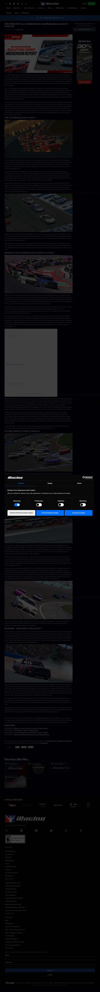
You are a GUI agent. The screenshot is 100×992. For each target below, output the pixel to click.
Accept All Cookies (78, 513)
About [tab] (79, 483)
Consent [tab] (21, 483)
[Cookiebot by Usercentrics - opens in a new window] (83, 477)
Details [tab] (50, 483)
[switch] (39, 504)
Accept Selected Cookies (50, 513)
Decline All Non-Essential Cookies (21, 513)
